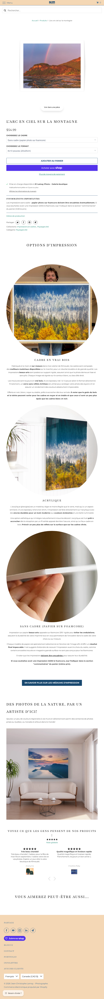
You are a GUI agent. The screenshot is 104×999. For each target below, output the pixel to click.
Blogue (8, 945)
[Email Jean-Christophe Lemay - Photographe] (33, 930)
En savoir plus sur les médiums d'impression (52, 682)
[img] (52, 839)
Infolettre (11, 963)
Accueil (35, 21)
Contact (9, 951)
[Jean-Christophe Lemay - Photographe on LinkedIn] (27, 930)
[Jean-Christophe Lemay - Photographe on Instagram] (20, 930)
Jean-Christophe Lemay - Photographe (29, 983)
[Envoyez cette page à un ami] (35, 222)
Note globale (52, 842)
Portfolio (10, 957)
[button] (50, 878)
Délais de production (15, 216)
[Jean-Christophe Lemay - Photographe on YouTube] (14, 930)
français (9, 976)
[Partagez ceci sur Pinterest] (29, 222)
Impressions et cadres (26, 227)
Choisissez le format (17, 146)
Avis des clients (13, 968)
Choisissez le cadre (16, 135)
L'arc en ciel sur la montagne (42, 121)
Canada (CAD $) (30, 976)
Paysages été (43, 227)
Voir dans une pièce (52, 107)
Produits (43, 21)
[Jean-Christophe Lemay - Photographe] (52, 2)
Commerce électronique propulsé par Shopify (25, 987)
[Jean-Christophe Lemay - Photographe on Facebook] (7, 930)
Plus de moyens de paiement (52, 174)
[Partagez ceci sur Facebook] (23, 222)
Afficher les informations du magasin (22, 191)
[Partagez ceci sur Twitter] (17, 222)
